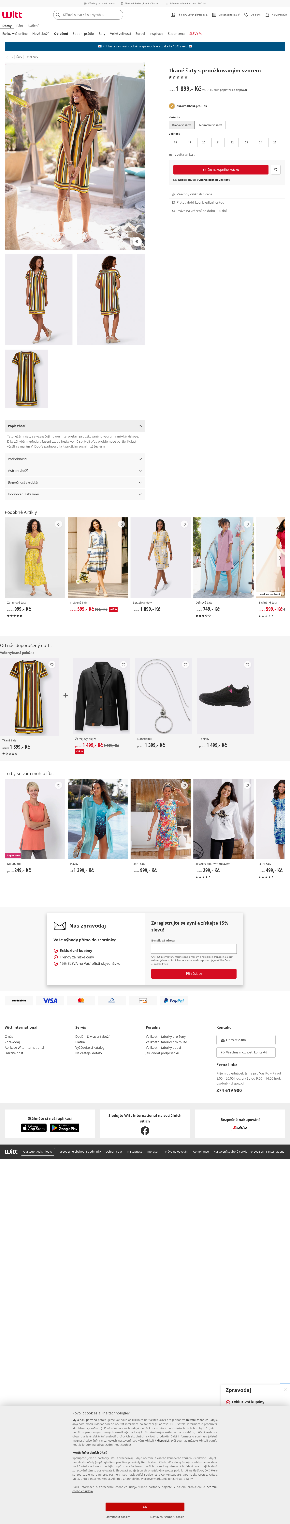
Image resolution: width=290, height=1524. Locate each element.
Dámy (7, 26)
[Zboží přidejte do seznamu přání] (276, 169)
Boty (102, 33)
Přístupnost (134, 1151)
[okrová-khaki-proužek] (172, 106)
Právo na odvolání (176, 1151)
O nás (9, 1036)
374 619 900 (229, 1090)
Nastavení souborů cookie (167, 1517)
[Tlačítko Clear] (119, 14)
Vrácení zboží (18, 471)
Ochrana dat (114, 1151)
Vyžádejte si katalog (90, 1047)
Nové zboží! (40, 33)
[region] (145, 1465)
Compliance (201, 1151)
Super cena (176, 33)
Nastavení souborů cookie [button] (230, 1151)
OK (145, 1507)
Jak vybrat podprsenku (162, 1053)
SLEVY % (195, 33)
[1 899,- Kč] (160, 557)
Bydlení (33, 26)
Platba (80, 1042)
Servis (80, 1027)
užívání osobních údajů (201, 1420)
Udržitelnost (14, 1053)
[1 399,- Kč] (163, 696)
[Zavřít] (285, 1389)
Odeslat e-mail (241, 1041)
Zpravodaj (12, 1042)
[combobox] (96, 14)
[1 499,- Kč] (225, 696)
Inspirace (156, 33)
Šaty (19, 57)
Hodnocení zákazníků (23, 494)
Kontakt (223, 1027)
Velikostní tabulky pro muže (166, 1042)
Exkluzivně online (15, 33)
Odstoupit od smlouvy (37, 1151)
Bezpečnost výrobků (23, 482)
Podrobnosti (17, 459)
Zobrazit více (161, 964)
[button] (6, 56)
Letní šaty (31, 57)
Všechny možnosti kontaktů (246, 1052)
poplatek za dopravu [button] (233, 90)
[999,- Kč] (35, 557)
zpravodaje (150, 46)
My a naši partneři (84, 1420)
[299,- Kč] (223, 819)
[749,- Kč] (223, 557)
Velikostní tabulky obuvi (163, 1047)
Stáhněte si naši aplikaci (50, 1118)
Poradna (153, 1027)
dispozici (163, 1440)
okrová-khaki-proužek (192, 106)
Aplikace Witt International (24, 1047)
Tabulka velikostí (184, 154)
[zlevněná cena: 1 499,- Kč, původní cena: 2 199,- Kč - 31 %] (101, 696)
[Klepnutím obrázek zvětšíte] (137, 241)
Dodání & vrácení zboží (92, 1036)
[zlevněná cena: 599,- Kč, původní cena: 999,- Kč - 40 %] (98, 557)
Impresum (153, 1151)
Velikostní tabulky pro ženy (166, 1036)
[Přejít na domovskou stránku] (12, 15)
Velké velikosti (120, 33)
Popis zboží (16, 426)
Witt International (21, 1027)
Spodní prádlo (83, 33)
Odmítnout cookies (118, 1517)
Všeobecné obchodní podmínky (80, 1151)
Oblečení (61, 33)
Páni (19, 26)
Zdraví (140, 33)
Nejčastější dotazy (88, 1053)
